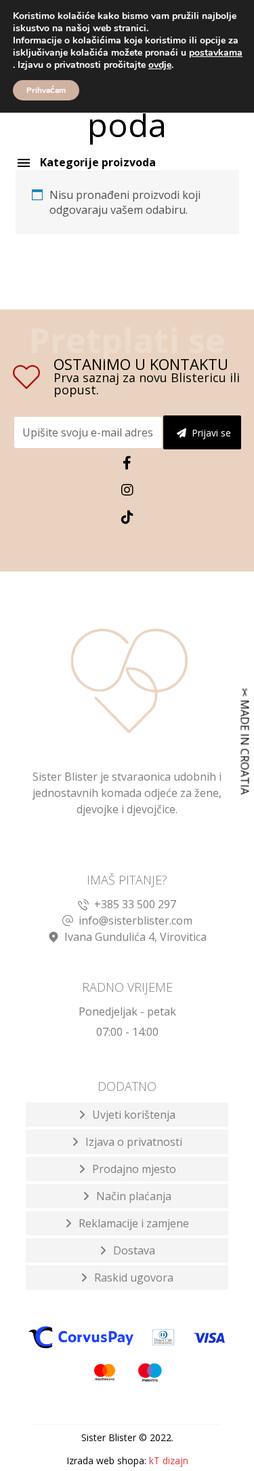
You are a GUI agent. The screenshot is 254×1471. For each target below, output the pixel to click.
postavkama (215, 53)
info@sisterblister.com (135, 920)
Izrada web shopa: (106, 1460)
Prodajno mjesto (134, 1168)
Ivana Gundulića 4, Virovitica (135, 936)
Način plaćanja (133, 1196)
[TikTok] (127, 517)
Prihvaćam (46, 90)
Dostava (134, 1250)
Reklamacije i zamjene (134, 1223)
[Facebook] (127, 463)
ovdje (159, 64)
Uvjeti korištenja (133, 1114)
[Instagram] (127, 490)
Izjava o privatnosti (133, 1141)
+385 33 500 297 (135, 904)
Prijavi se (211, 432)
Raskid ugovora (133, 1277)
